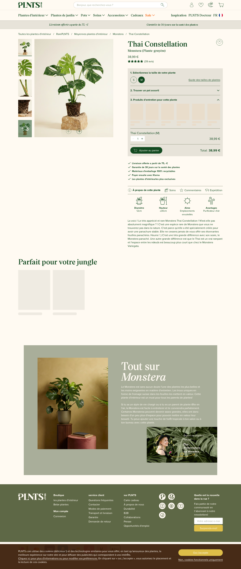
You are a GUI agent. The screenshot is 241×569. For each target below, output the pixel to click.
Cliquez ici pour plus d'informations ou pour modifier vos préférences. (58, 558)
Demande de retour (100, 521)
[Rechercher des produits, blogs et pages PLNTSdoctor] (162, 5)
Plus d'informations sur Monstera (192, 447)
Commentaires (192, 190)
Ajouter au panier (149, 150)
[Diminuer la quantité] (133, 139)
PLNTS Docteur (200, 15)
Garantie (93, 517)
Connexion (59, 516)
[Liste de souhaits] (201, 5)
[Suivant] (79, 131)
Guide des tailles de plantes (204, 80)
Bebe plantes (61, 504)
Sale (148, 15)
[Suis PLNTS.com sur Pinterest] (171, 506)
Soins (97, 15)
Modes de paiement (100, 508)
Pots (84, 15)
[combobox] (120, 5)
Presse (127, 521)
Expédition (216, 190)
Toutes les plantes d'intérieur (34, 34)
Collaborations (132, 517)
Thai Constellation (139, 34)
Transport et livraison (100, 513)
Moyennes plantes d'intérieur (91, 34)
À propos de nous (134, 504)
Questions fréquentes (101, 500)
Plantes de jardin (63, 15)
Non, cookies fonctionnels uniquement (200, 559)
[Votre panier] (221, 5)
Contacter (94, 504)
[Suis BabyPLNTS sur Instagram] (171, 496)
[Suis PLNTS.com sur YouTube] (180, 506)
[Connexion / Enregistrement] (192, 5)
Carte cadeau (131, 500)
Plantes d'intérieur (31, 15)
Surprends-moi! (208, 528)
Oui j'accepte (200, 552)
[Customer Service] (210, 5)
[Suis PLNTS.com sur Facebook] (162, 506)
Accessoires (116, 15)
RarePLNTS (62, 34)
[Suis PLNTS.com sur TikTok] (162, 515)
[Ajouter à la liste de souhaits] (219, 42)
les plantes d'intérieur (65, 500)
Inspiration (179, 15)
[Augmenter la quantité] (142, 139)
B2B (126, 513)
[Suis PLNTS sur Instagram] (162, 496)
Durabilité (129, 508)
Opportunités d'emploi (136, 526)
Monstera (118, 34)
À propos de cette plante (147, 190)
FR (215, 15)
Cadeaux (137, 15)
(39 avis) (149, 61)
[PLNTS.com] (30, 5)
